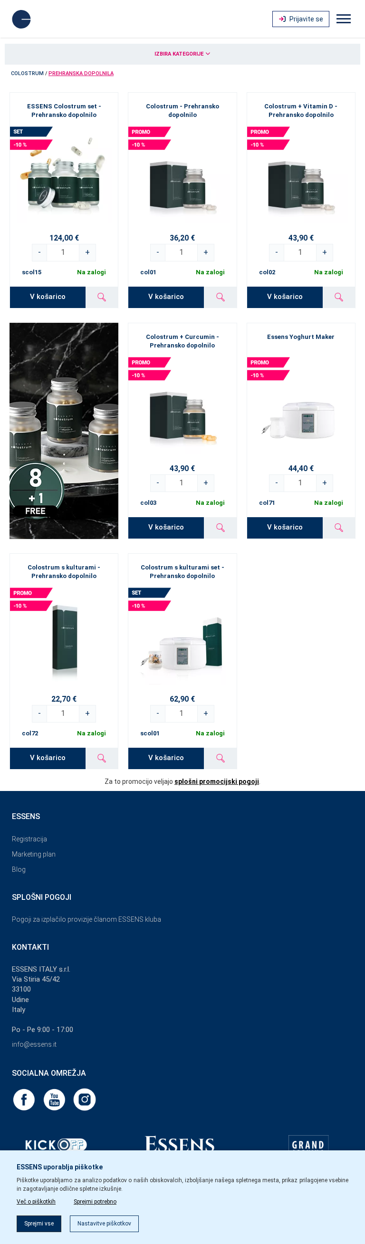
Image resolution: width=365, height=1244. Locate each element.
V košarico (48, 296)
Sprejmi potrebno (95, 1201)
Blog (19, 869)
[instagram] (84, 1099)
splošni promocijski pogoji (216, 781)
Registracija (29, 839)
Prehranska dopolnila (81, 73)
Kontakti (30, 947)
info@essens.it (34, 1044)
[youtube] (55, 1099)
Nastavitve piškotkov (104, 1223)
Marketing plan (34, 854)
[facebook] (25, 1099)
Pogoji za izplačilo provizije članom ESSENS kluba (86, 919)
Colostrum (27, 73)
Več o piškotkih (36, 1201)
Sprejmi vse (39, 1223)
